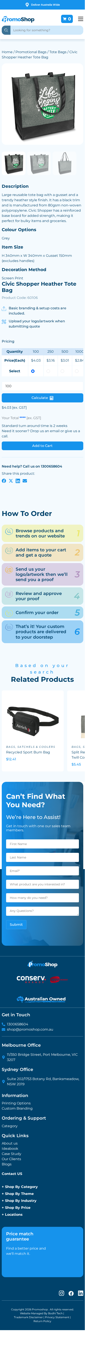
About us (10, 1143)
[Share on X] (11, 480)
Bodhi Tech (55, 1313)
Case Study (11, 1154)
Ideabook (10, 1149)
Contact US (12, 1174)
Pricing (8, 341)
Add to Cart (42, 446)
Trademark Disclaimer (28, 1317)
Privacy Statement (57, 1317)
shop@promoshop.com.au (30, 1029)
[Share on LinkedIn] (18, 480)
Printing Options (16, 1103)
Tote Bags (58, 52)
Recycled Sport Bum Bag (28, 752)
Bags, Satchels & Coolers (30, 746)
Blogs (7, 1164)
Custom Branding (17, 1108)
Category (10, 1126)
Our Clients (11, 1159)
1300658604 (17, 1024)
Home (7, 52)
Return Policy (42, 1321)
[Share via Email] (25, 480)
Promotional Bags (31, 52)
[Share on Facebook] (4, 480)
